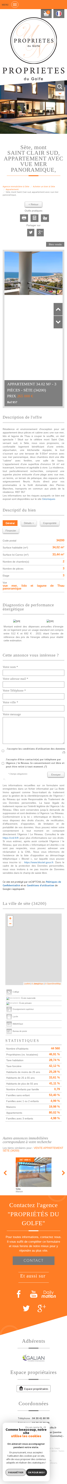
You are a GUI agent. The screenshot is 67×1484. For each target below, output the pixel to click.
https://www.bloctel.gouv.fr (38, 862)
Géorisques (48, 499)
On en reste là (33, 1427)
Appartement (12, 189)
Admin (54, 1451)
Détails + (29, 523)
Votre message (12, 714)
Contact (34, 1260)
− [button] (10, 923)
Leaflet (27, 983)
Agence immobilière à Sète (16, 186)
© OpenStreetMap (53, 983)
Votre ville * (10, 702)
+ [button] (10, 918)
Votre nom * (10, 667)
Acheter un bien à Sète (44, 186)
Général (10, 523)
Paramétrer (15, 1472)
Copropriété (49, 523)
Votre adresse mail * (15, 678)
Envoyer (56, 774)
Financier (11, 530)
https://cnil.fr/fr (11, 837)
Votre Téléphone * (14, 690)
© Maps (37, 983)
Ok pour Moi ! (36, 1472)
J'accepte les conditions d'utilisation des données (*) (36, 750)
